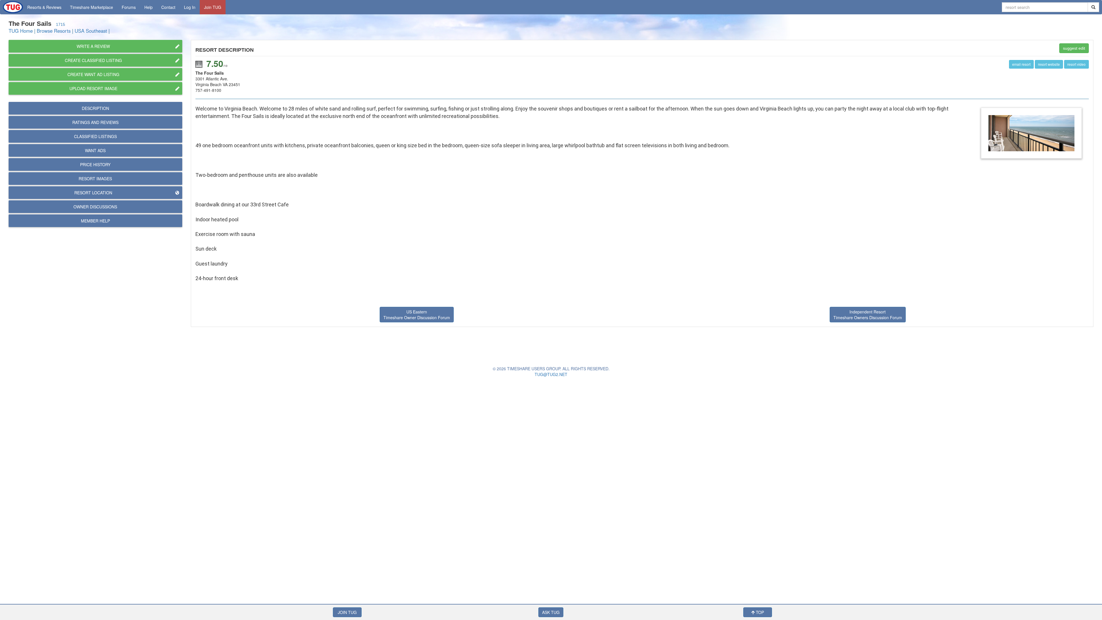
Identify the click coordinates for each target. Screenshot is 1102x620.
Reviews (95, 122)
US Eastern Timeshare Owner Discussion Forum (416, 314)
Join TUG (212, 7)
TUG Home (21, 30)
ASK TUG (551, 612)
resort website (1049, 64)
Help (148, 7)
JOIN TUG (347, 612)
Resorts (44, 7)
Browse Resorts (54, 30)
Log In (189, 7)
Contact (168, 7)
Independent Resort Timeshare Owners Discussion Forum (867, 314)
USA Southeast (91, 30)
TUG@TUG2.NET (551, 374)
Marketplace (91, 7)
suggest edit (1074, 48)
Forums (129, 7)
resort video (1076, 64)
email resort (1021, 64)
